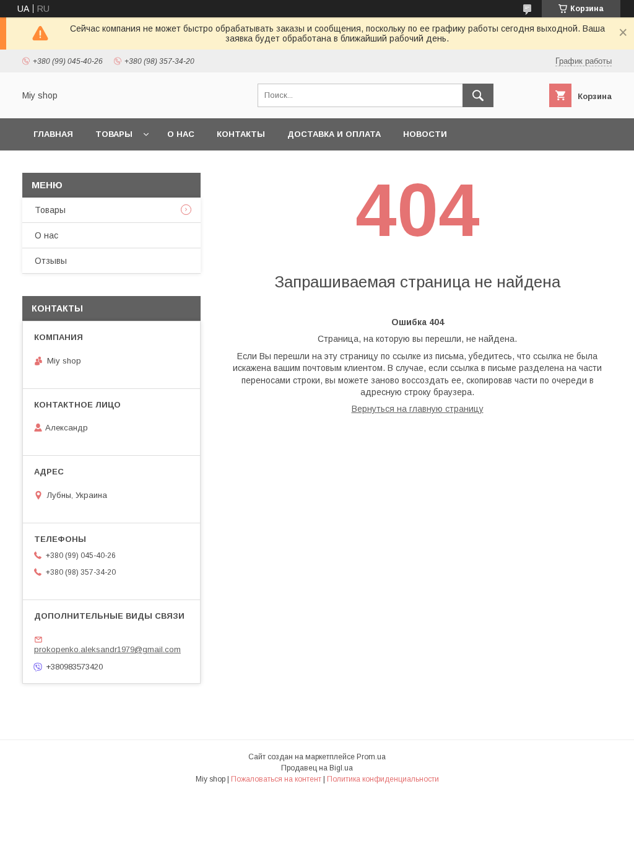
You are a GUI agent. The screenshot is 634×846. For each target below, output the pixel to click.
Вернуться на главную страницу (418, 409)
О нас (180, 134)
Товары (113, 134)
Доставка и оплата (334, 134)
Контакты (241, 134)
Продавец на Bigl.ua (317, 768)
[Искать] (477, 95)
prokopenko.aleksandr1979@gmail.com (107, 649)
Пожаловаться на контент (276, 779)
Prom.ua (371, 756)
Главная (53, 134)
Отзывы (51, 261)
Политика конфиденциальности (383, 779)
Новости (425, 134)
